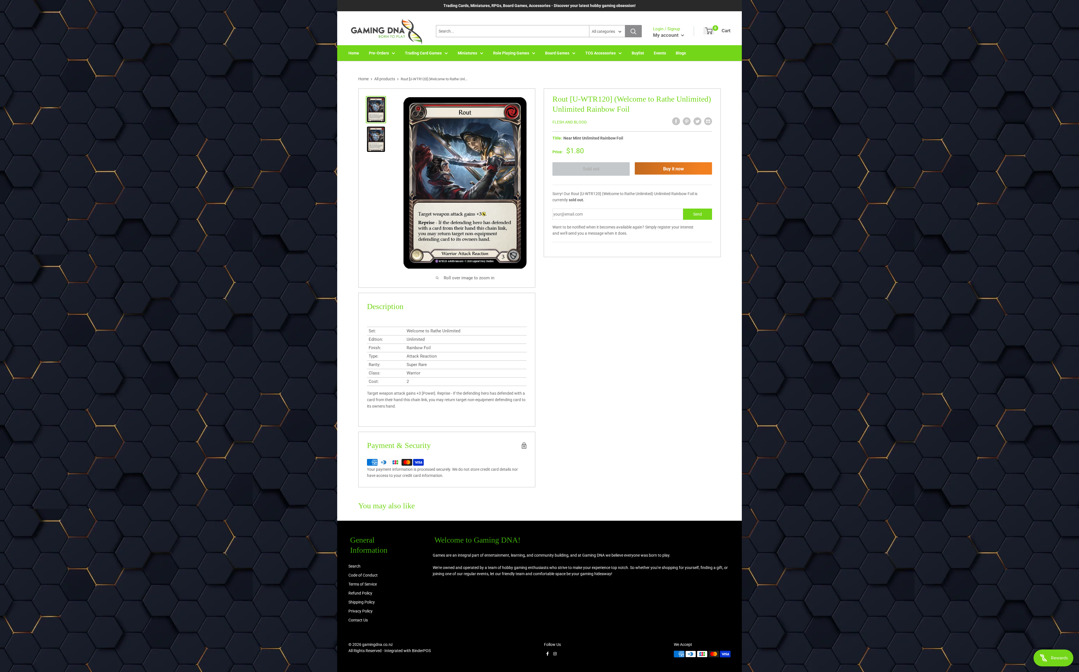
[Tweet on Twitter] (697, 121)
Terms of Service (362, 584)
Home (353, 53)
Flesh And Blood (569, 122)
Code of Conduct (363, 575)
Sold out (591, 169)
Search (354, 566)
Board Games (557, 53)
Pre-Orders (379, 53)
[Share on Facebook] (676, 121)
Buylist (638, 53)
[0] (708, 31)
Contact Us (358, 620)
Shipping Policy (361, 602)
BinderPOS (421, 650)
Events (660, 53)
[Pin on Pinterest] (687, 121)
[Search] (633, 31)
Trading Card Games (423, 53)
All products (384, 79)
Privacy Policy (360, 611)
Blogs (681, 53)
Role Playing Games (511, 53)
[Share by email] (708, 121)
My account (666, 35)
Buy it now (673, 169)
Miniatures (467, 53)
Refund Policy (360, 593)
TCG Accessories (600, 53)
